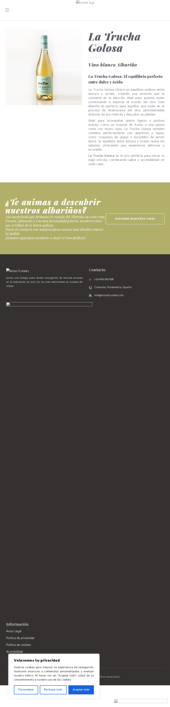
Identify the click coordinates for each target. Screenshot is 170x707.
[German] (17, 294)
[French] (13, 294)
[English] (8, 294)
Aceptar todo (81, 689)
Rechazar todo (53, 689)
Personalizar (26, 689)
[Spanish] (26, 294)
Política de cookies (18, 645)
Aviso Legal (14, 631)
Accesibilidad (14, 651)
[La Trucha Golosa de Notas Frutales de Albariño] (43, 67)
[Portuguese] (22, 294)
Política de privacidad (20, 638)
